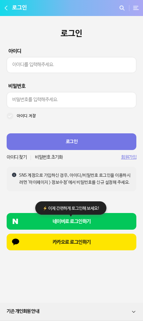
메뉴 (136, 8)
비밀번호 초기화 (49, 157)
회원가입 (128, 157)
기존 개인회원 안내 (23, 311)
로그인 (71, 141)
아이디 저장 (26, 116)
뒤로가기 (6, 8)
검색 (122, 8)
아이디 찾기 (17, 157)
